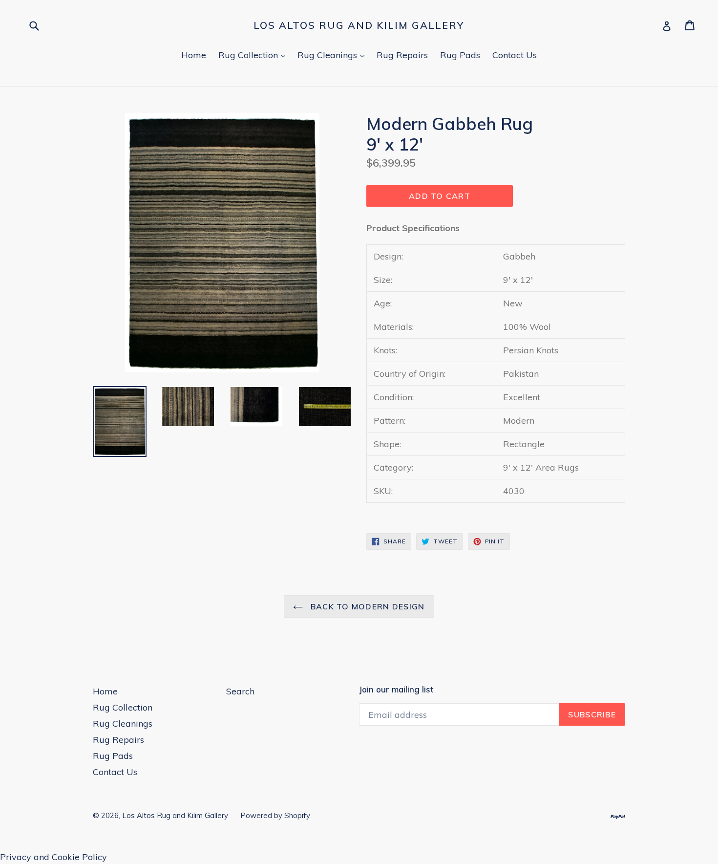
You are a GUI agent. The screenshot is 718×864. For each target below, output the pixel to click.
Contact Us (514, 55)
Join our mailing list (396, 689)
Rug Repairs (402, 55)
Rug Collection (254, 55)
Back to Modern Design (366, 606)
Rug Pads (460, 55)
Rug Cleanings (333, 55)
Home (193, 55)
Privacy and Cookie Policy (53, 857)
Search (240, 691)
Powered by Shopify (275, 815)
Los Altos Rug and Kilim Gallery (358, 25)
